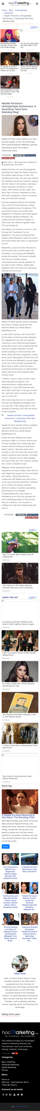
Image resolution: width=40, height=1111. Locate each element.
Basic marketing (8, 1062)
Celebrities (8, 13)
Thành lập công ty (9, 1085)
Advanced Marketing (10, 1064)
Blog (11, 10)
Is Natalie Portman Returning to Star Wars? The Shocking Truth (18, 816)
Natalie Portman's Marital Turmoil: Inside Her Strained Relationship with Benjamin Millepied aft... (29, 903)
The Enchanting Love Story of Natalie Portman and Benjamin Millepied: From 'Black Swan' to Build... (10, 934)
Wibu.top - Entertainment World (15, 1082)
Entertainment (21, 10)
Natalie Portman (30, 155)
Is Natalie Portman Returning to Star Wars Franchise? (29, 869)
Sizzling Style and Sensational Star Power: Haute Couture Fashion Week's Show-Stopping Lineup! (10, 901)
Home (4, 10)
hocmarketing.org (20, 1106)
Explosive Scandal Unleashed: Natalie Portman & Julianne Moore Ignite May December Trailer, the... (29, 934)
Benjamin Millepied (8, 158)
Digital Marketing (9, 1067)
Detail (5, 846)
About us (5, 1079)
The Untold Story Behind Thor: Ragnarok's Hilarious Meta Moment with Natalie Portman (10, 872)
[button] (13, 1053)
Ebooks (5, 1070)
